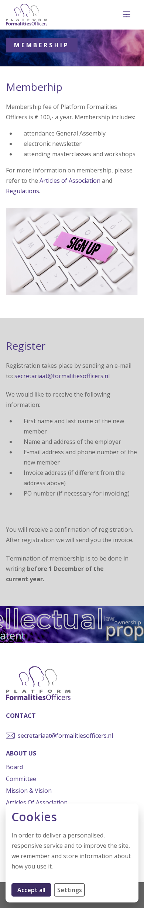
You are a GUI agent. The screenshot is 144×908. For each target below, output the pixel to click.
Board (14, 767)
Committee (21, 779)
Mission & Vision (29, 791)
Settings (69, 890)
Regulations (22, 191)
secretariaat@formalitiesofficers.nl (62, 376)
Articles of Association (70, 181)
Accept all (34, 889)
